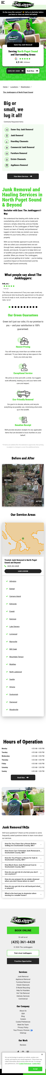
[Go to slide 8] (30, 307)
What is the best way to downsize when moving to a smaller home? (20, 894)
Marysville (13, 642)
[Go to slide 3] (15, 307)
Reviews (23, 1045)
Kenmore (12, 619)
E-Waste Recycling (23, 988)
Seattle (12, 679)
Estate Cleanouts (23, 985)
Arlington (12, 581)
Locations (14, 87)
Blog (23, 1016)
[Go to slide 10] (36, 307)
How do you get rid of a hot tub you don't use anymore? (21, 873)
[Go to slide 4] (18, 307)
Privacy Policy (23, 1027)
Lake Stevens (14, 626)
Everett (12, 611)
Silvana (12, 687)
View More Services (21, 176)
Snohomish (13, 694)
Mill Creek (13, 649)
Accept (35, 1069)
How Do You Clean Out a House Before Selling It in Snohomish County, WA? (20, 844)
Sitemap (23, 1033)
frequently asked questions (12, 835)
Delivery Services (23, 996)
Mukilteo (12, 664)
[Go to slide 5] (21, 307)
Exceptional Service (23, 373)
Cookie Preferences (25, 1064)
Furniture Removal (23, 982)
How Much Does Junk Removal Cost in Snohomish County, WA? (20, 866)
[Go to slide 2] (12, 307)
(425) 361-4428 (14, 71)
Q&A (23, 1013)
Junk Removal (23, 976)
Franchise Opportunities (23, 961)
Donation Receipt (23, 425)
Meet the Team (23, 1025)
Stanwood (13, 702)
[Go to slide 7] (27, 307)
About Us (23, 1011)
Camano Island (15, 596)
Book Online (23, 930)
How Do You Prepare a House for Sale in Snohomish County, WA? (21, 859)
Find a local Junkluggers (23, 953)
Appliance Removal (23, 979)
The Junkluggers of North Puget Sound (18, 92)
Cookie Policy (36, 1064)
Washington (25, 87)
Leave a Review (23, 571)
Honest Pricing (23, 346)
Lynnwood (13, 634)
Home (5, 87)
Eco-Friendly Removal (23, 399)
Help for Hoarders (23, 990)
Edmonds (13, 604)
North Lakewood (15, 672)
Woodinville (13, 710)
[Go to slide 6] (24, 307)
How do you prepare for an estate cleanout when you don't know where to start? (22, 880)
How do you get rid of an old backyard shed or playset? (22, 887)
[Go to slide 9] (33, 307)
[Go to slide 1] (9, 307)
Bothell (12, 589)
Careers (23, 1019)
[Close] (42, 1054)
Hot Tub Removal (23, 993)
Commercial (23, 999)
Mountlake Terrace (16, 657)
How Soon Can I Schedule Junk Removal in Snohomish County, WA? (22, 852)
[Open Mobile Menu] (3, 2)
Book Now (30, 71)
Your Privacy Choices (21, 1030)
